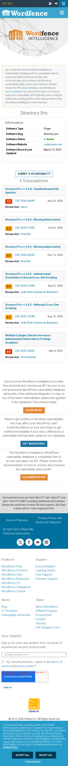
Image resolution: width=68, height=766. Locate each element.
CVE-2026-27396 (25, 227)
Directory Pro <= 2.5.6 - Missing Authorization (33, 219)
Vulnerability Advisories (15, 615)
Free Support (44, 574)
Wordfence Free (11, 566)
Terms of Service (17, 520)
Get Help (7, 3)
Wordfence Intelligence (16, 587)
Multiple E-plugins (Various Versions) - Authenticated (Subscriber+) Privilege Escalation (28, 339)
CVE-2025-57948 (25, 285)
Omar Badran (28, 357)
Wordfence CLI (10, 583)
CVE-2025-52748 (25, 316)
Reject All (45, 755)
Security (41, 623)
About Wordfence (47, 606)
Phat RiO (26, 234)
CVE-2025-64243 (25, 254)
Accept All (22, 755)
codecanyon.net (53, 144)
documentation (30, 87)
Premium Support (47, 578)
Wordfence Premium (14, 570)
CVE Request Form (48, 627)
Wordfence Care (11, 574)
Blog (4, 606)
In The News (9, 611)
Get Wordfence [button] (34, 443)
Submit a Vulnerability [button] (34, 173)
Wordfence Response (15, 578)
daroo (24, 206)
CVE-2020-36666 (25, 350)
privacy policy (25, 666)
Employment (44, 615)
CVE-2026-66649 (25, 200)
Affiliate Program (46, 611)
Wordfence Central (13, 591)
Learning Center (45, 570)
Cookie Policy (10, 747)
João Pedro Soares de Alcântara (39, 292)
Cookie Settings (33, 761)
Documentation (45, 566)
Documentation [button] (34, 477)
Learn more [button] (34, 410)
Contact (41, 619)
